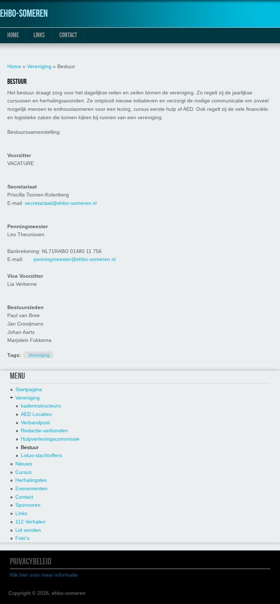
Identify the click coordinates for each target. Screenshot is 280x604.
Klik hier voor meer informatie (44, 575)
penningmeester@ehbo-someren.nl (75, 259)
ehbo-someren (24, 14)
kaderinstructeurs (41, 406)
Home (13, 35)
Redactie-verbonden (44, 430)
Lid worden (28, 530)
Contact (68, 35)
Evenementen (31, 488)
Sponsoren (27, 505)
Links (39, 35)
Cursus (23, 472)
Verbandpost (35, 422)
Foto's (22, 538)
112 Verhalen (30, 522)
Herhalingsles (31, 480)
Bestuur (30, 447)
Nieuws (23, 464)
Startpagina (28, 389)
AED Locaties (36, 414)
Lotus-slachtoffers (41, 455)
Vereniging (39, 66)
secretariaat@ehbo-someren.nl (61, 203)
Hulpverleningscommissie (50, 439)
